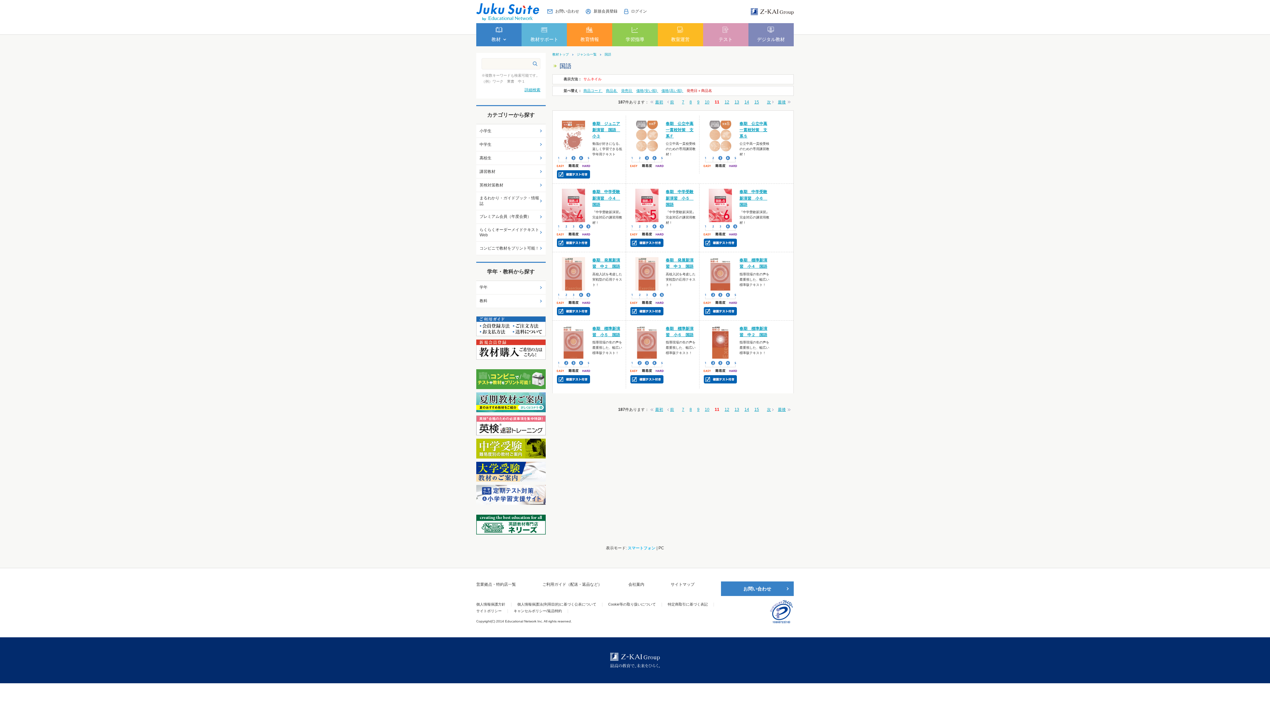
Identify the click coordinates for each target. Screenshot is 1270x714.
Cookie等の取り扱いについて (632, 604)
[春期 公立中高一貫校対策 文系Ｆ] (647, 137)
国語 (608, 54)
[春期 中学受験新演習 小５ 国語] (647, 205)
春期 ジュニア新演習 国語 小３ (606, 130)
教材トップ (560, 54)
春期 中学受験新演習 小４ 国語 (606, 198)
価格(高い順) (672, 91)
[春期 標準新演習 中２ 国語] (720, 341)
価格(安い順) (647, 91)
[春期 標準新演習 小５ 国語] (573, 341)
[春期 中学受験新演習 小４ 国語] (573, 205)
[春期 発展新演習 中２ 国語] (573, 273)
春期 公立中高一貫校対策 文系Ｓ (753, 130)
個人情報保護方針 (490, 604)
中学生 (485, 144)
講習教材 (487, 171)
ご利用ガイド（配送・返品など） (572, 584)
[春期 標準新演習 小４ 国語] (720, 273)
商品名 (612, 91)
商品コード (593, 91)
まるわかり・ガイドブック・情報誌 (509, 201)
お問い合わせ (757, 588)
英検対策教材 (491, 185)
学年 (483, 287)
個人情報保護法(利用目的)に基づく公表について (556, 604)
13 (737, 102)
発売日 (627, 91)
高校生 (485, 158)
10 (707, 102)
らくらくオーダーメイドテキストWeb (509, 232)
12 (727, 102)
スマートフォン (642, 548)
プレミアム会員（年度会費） (505, 216)
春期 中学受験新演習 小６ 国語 (753, 198)
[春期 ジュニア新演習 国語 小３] (573, 137)
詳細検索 (532, 90)
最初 (659, 102)
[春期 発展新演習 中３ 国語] (647, 273)
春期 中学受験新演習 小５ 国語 (680, 198)
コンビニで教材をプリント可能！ (509, 248)
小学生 (485, 131)
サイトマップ (683, 584)
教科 (483, 300)
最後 (782, 102)
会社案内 (636, 584)
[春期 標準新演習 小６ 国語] (647, 341)
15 (756, 102)
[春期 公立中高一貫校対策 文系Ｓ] (720, 137)
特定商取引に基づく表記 (688, 604)
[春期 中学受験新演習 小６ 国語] (720, 205)
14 (746, 102)
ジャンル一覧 (587, 54)
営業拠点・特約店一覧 (496, 584)
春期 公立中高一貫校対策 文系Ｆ (680, 130)
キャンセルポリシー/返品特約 (538, 611)
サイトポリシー (489, 611)
